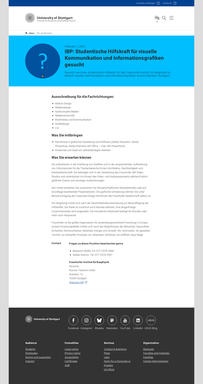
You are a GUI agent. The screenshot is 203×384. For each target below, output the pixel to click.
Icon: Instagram (86, 320)
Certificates (71, 361)
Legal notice (71, 349)
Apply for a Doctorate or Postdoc (117, 363)
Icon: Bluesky (99, 320)
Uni (145, 3)
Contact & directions (115, 349)
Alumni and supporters (38, 357)
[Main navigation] (171, 17)
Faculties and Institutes (156, 353)
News (31, 33)
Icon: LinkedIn (138, 320)
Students (30, 349)
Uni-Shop (109, 369)
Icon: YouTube (125, 320)
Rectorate (148, 349)
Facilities (148, 357)
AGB (67, 365)
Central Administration (155, 361)
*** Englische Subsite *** (26, 33)
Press (107, 353)
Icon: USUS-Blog (151, 320)
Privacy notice (72, 353)
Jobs (106, 357)
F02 (167, 3)
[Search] (164, 17)
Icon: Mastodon (112, 320)
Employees (31, 353)
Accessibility (72, 357)
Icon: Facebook (73, 320)
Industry (30, 361)
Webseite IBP (76, 282)
